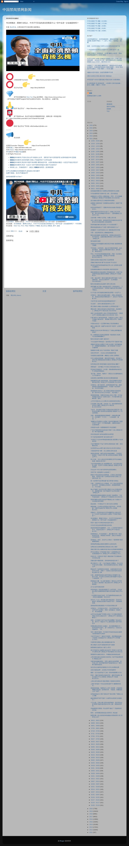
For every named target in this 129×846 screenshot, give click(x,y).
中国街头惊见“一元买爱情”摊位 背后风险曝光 (105, 323)
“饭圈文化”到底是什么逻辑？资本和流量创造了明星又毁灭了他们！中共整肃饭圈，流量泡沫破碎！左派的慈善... (107, 423)
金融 (21, 152)
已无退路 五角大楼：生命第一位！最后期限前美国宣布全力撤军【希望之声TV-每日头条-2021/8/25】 (106, 405)
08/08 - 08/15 (95, 723)
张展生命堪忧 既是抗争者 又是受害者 (102, 260)
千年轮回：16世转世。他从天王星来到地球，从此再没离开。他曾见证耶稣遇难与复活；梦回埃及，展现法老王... (106, 249)
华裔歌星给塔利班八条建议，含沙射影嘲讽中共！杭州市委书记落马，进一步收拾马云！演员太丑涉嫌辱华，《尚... (106, 627)
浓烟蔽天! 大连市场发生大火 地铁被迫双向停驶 (105, 230)
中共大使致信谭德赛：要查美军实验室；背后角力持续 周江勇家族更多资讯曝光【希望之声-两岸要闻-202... (107, 360)
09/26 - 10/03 (95, 175)
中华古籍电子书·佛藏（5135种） (97, 21)
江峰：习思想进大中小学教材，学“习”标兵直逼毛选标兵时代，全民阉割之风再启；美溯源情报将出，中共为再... (107, 485)
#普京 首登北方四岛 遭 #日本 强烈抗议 (99, 76)
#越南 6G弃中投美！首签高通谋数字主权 (100, 72)
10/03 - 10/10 (95, 172)
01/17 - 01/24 (95, 800)
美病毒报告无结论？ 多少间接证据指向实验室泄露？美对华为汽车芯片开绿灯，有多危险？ (106, 391)
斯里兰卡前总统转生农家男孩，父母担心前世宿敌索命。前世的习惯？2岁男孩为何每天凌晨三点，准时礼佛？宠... (107, 476)
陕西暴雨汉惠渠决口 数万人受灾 (101, 647)
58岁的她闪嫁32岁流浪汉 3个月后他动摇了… (105, 224)
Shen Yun (29, 97)
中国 (8, 152)
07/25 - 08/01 (95, 728)
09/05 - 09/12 (95, 183)
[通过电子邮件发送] (31, 231)
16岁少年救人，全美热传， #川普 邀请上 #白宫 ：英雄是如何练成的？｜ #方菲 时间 (104, 54)
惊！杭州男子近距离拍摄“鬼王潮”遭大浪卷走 (104, 481)
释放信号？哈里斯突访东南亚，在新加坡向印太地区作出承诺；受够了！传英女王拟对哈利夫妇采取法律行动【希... (106, 570)
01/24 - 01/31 (95, 797)
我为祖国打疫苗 (95, 241)
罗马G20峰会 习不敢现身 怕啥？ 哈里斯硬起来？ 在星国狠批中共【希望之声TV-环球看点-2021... (106, 552)
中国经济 (32, 226)
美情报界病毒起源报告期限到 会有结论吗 (103, 544)
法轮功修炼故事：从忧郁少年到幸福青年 (103, 670)
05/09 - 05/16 (95, 757)
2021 (91, 138)
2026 (91, 125)
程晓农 (11, 221)
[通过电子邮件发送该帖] (26, 231)
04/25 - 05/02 (95, 763)
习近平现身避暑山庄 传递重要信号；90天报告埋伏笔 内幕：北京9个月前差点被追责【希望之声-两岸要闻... (106, 465)
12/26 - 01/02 (95, 141)
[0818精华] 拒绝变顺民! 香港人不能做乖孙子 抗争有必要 (31, 160)
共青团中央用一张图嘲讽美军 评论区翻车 (103, 427)
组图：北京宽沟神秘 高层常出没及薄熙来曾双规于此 (103, 46)
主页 (44, 291)
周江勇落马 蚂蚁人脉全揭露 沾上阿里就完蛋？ (105, 306)
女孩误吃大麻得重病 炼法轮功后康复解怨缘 (104, 378)
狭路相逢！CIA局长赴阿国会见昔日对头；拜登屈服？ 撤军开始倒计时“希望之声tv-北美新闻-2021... (106, 508)
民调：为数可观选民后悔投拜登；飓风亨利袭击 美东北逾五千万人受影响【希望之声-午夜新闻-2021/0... (106, 677)
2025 (91, 128)
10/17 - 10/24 (95, 167)
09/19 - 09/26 (95, 178)
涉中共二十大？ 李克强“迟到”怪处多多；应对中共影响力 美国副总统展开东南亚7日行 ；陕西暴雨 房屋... (106, 601)
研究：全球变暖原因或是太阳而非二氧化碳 (104, 713)
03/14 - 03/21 (95, 778)
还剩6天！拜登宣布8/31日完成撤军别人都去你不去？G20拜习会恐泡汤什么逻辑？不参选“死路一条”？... (106, 514)
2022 (91, 136)
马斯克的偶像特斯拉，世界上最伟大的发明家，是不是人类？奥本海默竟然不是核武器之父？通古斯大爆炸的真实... (106, 663)
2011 (91, 832)
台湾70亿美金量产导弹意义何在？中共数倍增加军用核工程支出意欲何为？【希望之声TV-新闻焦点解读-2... (107, 615)
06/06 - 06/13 (95, 747)
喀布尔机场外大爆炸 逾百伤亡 (100, 339)
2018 (91, 814)
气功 (108, 111)
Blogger (62, 841)
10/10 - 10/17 (95, 170)
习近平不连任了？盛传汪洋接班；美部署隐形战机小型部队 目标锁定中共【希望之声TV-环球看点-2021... (106, 638)
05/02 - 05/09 (95, 760)
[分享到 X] (34, 231)
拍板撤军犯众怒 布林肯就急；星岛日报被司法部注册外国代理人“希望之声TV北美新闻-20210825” (106, 381)
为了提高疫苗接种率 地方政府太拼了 (102, 437)
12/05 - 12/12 (95, 149)
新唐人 (11, 147)
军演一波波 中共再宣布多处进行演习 (102, 522)
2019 (91, 811)
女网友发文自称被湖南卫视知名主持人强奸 (104, 547)
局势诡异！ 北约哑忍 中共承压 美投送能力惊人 (105, 367)
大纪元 (11, 149)
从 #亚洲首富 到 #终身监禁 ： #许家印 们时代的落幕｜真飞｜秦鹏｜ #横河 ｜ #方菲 (104, 84)
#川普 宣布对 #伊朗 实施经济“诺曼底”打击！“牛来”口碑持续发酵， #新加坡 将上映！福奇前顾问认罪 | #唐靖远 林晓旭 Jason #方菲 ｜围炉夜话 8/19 (104, 60)
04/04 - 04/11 (95, 771)
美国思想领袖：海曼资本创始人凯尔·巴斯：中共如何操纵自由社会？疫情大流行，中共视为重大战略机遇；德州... (106, 396)
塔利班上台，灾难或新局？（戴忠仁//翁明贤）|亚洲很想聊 (31, 167)
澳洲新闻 (109, 104)
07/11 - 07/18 (95, 733)
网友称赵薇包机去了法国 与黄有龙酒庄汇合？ (105, 227)
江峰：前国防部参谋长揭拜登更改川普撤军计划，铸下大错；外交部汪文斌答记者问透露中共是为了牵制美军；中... (106, 576)
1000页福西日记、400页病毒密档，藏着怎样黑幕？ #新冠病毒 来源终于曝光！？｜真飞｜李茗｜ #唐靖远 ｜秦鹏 (104, 40)
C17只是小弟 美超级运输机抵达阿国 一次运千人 (106, 292)
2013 (91, 827)
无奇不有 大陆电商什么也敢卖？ (101, 472)
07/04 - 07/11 (95, 736)
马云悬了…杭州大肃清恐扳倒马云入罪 (103, 304)
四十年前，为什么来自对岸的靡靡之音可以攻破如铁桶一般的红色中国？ (106, 460)
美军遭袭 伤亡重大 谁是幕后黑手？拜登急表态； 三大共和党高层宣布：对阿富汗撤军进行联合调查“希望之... (107, 288)
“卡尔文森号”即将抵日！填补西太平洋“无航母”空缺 (106, 342)
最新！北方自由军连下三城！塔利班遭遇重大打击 (106, 672)
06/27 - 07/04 (95, 739)
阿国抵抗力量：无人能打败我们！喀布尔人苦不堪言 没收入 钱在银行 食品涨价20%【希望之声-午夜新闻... (106, 582)
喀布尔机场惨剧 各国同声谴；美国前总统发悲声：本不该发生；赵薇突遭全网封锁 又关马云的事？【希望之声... (106, 236)
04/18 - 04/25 (95, 765)
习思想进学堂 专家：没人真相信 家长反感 (104, 451)
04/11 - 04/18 (95, 768)
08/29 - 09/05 (95, 186)
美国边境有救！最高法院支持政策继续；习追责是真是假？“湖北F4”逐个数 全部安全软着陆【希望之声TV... (106, 455)
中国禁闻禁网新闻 (17, 10)
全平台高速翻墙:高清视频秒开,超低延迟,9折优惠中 (23, 171)
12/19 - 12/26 (95, 143)
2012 (91, 830)
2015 (91, 822)
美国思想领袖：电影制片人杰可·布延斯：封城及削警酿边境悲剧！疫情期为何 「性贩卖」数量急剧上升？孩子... (106, 689)
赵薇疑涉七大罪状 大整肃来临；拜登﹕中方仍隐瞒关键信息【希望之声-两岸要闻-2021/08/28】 (106, 197)
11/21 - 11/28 (95, 154)
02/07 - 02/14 (95, 792)
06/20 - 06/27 (95, 741)
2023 (91, 133)
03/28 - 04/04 (95, 773)
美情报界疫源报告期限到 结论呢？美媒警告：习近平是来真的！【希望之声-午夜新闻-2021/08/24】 (107, 496)
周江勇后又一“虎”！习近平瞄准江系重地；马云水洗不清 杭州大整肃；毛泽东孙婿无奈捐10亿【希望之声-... (107, 565)
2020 (91, 808)
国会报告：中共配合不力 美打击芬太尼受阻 (104, 504)
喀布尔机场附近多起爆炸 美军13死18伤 (103, 284)
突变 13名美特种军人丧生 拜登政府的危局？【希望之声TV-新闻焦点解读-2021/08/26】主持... (107, 314)
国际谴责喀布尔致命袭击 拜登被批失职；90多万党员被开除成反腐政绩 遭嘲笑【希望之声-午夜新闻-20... (106, 273)
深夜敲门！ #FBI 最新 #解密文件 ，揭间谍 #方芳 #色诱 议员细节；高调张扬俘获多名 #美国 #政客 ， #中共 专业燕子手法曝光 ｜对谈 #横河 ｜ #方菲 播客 (105, 67)
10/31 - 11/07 (95, 162)
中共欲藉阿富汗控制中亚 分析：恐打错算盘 (104, 193)
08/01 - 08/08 (95, 725)
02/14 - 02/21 (95, 789)
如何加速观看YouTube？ (14, 176)
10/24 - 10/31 (95, 165)
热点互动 (13, 27)
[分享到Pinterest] (38, 231)
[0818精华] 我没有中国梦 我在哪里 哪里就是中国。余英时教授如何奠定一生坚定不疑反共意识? (44, 162)
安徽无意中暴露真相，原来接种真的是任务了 (105, 560)
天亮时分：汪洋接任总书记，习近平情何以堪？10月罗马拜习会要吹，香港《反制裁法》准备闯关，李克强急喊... (106, 610)
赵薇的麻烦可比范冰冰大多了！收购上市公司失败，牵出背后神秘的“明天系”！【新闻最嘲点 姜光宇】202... (106, 213)
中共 (27, 221)
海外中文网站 (111, 106)
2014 (91, 824)
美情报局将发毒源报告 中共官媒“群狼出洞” (104, 605)
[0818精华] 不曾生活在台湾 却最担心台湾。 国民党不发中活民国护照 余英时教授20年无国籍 (43, 157)
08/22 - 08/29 (95, 188)
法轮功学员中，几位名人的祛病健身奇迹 (103, 353)
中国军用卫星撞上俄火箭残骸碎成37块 (103, 642)
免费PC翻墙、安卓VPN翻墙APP (17, 173)
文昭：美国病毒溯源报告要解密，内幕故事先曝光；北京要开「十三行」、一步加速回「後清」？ (105, 417)
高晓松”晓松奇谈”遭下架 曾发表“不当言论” (104, 262)
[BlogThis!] (32, 231)
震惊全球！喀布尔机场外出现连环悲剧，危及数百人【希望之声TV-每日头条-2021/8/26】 (106, 309)
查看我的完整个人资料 (94, 96)
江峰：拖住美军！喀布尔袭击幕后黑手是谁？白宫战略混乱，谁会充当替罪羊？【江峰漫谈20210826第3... (106, 279)
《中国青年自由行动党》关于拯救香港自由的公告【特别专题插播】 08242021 (106, 596)
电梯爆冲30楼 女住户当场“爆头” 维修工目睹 (104, 350)
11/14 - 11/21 (95, 157)
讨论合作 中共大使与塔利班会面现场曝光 (103, 469)
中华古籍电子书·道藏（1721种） (97, 23)
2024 (91, 130)
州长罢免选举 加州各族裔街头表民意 (102, 434)
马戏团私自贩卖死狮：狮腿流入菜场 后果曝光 (105, 355)
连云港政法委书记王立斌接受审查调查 (103, 200)
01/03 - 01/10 (95, 805)
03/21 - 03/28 (95, 776)
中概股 (16, 152)
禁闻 (90, 93)
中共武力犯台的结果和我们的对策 (101, 525)
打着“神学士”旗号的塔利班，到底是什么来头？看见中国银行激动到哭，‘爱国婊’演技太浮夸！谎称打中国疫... (107, 319)
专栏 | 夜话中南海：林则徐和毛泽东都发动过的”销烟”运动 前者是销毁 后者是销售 (106, 221)
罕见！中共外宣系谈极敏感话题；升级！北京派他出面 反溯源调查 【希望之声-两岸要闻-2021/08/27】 (106, 255)
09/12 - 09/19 (95, 180)
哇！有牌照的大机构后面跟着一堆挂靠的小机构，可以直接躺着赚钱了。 (106, 335)
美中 (49, 221)
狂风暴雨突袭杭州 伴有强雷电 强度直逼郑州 (104, 269)
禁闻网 (109, 109)
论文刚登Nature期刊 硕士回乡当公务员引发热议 (106, 448)
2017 (91, 816)
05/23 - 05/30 (95, 752)
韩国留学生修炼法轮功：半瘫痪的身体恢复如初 (105, 654)
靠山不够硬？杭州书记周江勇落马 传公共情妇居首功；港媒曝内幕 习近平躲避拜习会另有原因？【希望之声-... (106, 491)
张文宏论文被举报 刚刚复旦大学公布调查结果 (105, 667)
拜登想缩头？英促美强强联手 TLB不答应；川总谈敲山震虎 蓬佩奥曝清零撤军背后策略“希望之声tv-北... (107, 591)
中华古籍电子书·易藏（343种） (97, 26)
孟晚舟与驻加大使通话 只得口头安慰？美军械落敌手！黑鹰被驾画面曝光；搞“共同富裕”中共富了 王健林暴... (106, 346)
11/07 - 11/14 (95, 159)
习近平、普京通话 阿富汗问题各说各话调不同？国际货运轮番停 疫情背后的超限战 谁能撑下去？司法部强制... (107, 411)
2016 (91, 819)
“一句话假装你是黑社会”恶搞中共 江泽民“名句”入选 (103, 49)
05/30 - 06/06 (95, 749)
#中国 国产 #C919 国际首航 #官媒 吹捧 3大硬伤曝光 (103, 79)
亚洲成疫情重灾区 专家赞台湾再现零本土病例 (105, 191)
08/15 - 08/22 (95, 720)
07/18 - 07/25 (95, 731)
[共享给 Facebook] (36, 231)
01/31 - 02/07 (95, 794)
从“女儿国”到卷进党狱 (97, 587)
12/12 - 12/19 (95, 146)
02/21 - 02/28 (95, 786)
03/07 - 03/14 (95, 781)
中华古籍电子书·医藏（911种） (97, 28)
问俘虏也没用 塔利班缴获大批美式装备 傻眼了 (105, 364)
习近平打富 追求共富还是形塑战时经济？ (103, 301)
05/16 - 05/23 (95, 755)
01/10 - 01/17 (95, 802)
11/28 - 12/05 (95, 151)
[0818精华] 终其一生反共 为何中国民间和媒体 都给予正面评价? (33, 165)
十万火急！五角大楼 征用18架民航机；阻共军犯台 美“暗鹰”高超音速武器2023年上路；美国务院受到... (106, 704)
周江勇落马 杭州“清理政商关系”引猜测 (103, 645)
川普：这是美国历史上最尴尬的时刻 (102, 232)
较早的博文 (78, 291)
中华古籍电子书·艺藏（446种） (97, 31)
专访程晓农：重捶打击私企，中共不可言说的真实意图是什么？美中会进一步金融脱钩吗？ (44, 223)
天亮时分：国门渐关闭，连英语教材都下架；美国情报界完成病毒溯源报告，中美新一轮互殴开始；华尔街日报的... (106, 386)
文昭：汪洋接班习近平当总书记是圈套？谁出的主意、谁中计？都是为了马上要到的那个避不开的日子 (106, 621)
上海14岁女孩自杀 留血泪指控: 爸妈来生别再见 (105, 681)
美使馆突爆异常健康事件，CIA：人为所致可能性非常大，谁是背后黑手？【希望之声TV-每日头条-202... (107, 529)
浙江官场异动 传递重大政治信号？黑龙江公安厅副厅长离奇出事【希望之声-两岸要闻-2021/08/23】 (107, 651)
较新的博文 (11, 291)
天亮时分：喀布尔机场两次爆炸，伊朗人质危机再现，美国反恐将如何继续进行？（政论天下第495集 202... (107, 296)
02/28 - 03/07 (95, 784)
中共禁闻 (78, 223)
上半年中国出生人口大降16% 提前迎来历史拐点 (106, 401)
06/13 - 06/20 (95, 744)
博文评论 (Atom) (16, 295)
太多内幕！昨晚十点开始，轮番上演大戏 (103, 217)
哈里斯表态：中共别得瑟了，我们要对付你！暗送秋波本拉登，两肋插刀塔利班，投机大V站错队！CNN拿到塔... (107, 535)
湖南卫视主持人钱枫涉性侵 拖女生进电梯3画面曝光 (107, 549)
